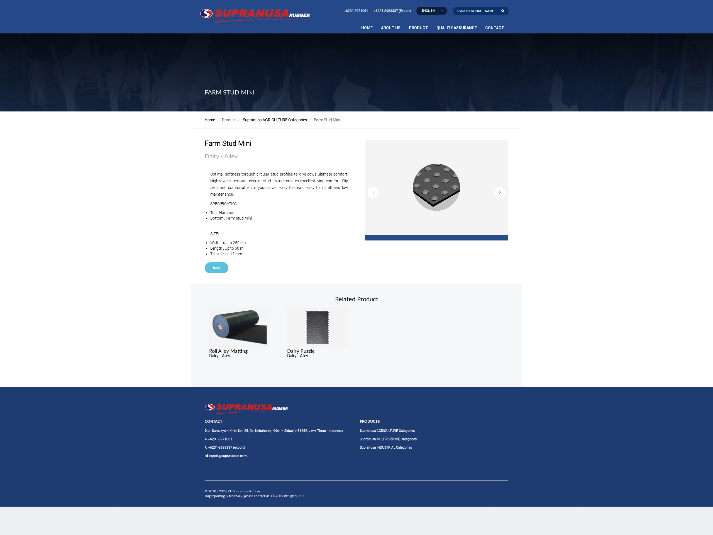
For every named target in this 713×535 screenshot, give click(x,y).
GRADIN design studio (287, 496)
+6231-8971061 (356, 11)
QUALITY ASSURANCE (456, 28)
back (216, 267)
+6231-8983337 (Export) (392, 11)
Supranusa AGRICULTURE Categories (275, 120)
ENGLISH (428, 11)
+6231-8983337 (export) (226, 447)
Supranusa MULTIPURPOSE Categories (388, 439)
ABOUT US (391, 28)
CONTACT (494, 28)
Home (210, 120)
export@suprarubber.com (227, 456)
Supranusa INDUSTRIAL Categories (386, 447)
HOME (367, 28)
